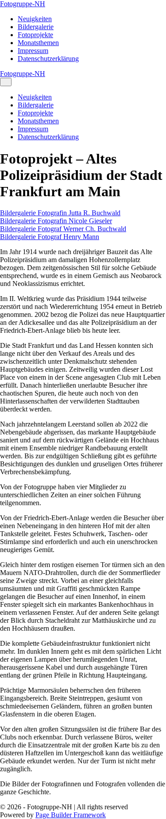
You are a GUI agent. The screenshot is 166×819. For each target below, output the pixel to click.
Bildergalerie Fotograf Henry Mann (49, 236)
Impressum (33, 50)
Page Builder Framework (70, 815)
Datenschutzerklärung (48, 58)
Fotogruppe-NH (22, 4)
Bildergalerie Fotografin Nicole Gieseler (56, 221)
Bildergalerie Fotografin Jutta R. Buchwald (60, 213)
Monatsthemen (38, 42)
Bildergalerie (36, 26)
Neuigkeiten (35, 19)
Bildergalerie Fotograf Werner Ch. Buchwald (63, 228)
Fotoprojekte (35, 34)
